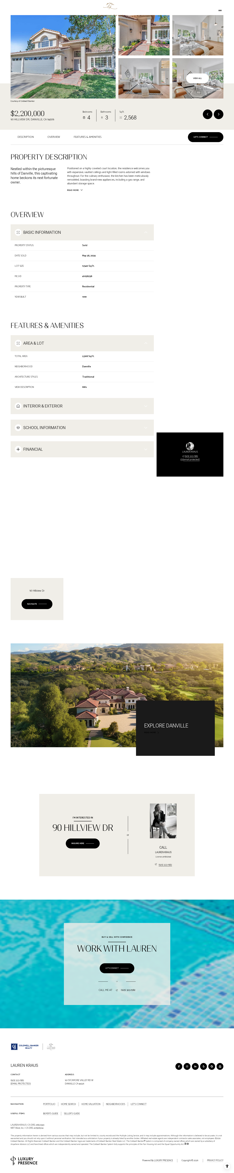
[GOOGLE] (211, 1066)
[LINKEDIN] (195, 1066)
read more (150, 733)
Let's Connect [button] (138, 1104)
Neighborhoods (154, 10)
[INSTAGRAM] (187, 1066)
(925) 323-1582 (191, 456)
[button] (205, 137)
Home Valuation (61, 10)
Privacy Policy (215, 1160)
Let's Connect (178, 10)
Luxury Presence (163, 1160)
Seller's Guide (72, 1114)
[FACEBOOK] (178, 1066)
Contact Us (205, 10)
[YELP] (203, 1066)
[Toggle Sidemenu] (220, 10)
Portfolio (17, 10)
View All (197, 78)
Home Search (37, 10)
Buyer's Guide (50, 1114)
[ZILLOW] (220, 1066)
